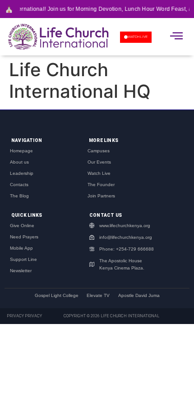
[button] (176, 35)
